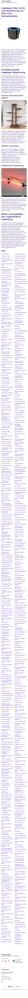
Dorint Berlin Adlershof (20, 686)
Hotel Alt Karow (19, 845)
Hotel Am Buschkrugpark (5, 874)
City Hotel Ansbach (19, 448)
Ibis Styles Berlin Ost (20, 918)
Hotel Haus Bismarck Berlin (20, 751)
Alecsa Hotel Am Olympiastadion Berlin (20, 797)
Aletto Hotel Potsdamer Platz (7, 264)
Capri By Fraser (5, 691)
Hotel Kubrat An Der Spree (6, 529)
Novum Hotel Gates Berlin (6, 606)
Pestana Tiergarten (20, 532)
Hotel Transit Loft (5, 674)
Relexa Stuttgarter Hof (20, 782)
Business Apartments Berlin (20, 549)
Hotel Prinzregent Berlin (19, 912)
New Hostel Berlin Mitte (7, 387)
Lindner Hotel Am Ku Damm (20, 407)
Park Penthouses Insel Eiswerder (20, 718)
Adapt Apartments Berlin (6, 547)
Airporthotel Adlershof (7, 599)
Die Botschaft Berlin (20, 611)
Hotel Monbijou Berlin (6, 778)
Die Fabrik (17, 920)
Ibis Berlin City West (20, 401)
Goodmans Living (5, 564)
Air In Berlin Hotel (19, 822)
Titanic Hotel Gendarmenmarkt (5, 572)
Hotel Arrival (18, 700)
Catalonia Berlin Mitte (6, 357)
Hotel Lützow (4, 375)
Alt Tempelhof (18, 486)
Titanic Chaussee (5, 865)
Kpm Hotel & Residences (4, 336)
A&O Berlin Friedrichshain (4, 294)
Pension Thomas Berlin (20, 488)
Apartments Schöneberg (18, 587)
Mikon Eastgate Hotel (6, 795)
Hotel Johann (4, 733)
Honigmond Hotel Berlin (20, 773)
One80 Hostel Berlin (6, 373)
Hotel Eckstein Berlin (6, 588)
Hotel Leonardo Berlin (6, 556)
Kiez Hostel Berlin (5, 719)
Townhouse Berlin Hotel (19, 460)
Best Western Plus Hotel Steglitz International (19, 814)
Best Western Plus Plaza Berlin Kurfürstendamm (6, 418)
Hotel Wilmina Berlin (6, 507)
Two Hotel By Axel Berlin (19, 842)
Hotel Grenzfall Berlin (6, 558)
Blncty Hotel (18, 343)
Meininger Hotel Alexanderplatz (19, 321)
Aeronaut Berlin (5, 711)
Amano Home (4, 789)
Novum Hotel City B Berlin (20, 417)
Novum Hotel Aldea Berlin (6, 349)
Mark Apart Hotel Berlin (7, 742)
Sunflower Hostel (5, 603)
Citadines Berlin (5, 668)
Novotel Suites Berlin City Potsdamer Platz (6, 652)
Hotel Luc (17, 437)
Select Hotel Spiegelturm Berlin (19, 335)
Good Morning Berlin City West (6, 370)
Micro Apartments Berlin (19, 553)
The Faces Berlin (5, 841)
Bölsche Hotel (18, 716)
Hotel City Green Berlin (7, 362)
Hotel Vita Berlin (5, 776)
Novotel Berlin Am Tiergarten (5, 596)
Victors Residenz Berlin (7, 542)
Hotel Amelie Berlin (6, 517)
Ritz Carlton (4, 434)
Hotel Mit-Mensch (19, 529)
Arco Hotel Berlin (19, 851)
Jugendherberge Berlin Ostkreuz (7, 261)
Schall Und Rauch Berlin (7, 766)
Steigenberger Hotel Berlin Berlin (20, 800)
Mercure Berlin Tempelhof (5, 929)
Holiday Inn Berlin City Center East (6, 615)
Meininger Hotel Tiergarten (5, 752)
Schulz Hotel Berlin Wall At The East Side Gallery (7, 525)
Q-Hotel (17, 573)
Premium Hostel (5, 702)
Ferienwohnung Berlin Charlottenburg (6, 769)
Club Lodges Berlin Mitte (6, 821)
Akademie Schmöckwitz (18, 754)
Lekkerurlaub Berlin (19, 661)
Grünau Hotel (18, 383)
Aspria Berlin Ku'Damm (7, 744)
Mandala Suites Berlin (6, 562)
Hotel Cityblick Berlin (20, 338)
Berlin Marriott (18, 431)
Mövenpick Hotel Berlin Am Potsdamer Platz (20, 677)
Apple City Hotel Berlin (7, 611)
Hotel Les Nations (19, 324)
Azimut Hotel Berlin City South (7, 923)
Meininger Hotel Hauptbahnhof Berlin (20, 556)
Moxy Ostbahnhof (5, 721)
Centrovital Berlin (5, 303)
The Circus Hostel (5, 805)
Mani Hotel (17, 328)
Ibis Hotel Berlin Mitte (6, 664)
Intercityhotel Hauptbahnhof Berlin (20, 578)
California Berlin (19, 776)
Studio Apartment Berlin (19, 514)
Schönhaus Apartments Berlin (21, 868)
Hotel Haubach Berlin (20, 510)
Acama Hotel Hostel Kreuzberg (20, 295)
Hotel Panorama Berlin (7, 560)
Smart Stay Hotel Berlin (7, 474)
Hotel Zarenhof (18, 446)
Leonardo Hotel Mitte (20, 924)
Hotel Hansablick (19, 503)
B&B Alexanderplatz (6, 441)
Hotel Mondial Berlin (6, 439)
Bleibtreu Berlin (18, 698)
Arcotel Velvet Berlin (6, 521)
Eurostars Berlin (5, 288)
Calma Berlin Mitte (5, 431)
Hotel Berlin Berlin (5, 258)
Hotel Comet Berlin (19, 458)
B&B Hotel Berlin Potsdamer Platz (5, 414)
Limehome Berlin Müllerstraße (19, 354)
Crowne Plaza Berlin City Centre (6, 316)
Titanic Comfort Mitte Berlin (6, 919)
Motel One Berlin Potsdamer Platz (5, 352)
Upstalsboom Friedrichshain (18, 767)
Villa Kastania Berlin (19, 333)
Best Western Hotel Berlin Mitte (6, 285)
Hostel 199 (17, 326)
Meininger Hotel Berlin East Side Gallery (6, 270)
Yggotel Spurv (18, 567)
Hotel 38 (17, 317)
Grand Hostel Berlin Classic (6, 661)
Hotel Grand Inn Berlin (6, 843)
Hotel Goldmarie (5, 331)
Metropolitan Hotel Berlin (6, 688)
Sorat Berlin (18, 788)
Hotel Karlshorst (5, 313)
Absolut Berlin (18, 778)
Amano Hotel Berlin (6, 407)
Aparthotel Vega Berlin (20, 632)
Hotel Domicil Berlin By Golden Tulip (7, 310)
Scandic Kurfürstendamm (19, 286)
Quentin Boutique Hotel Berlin (7, 914)
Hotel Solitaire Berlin (20, 543)
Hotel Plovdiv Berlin (19, 266)
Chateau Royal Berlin (6, 277)
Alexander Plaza (19, 559)
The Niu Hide (4, 360)
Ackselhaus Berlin (5, 934)
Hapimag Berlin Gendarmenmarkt (19, 376)
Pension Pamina (19, 569)
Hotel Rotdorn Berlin (6, 608)
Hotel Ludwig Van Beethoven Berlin (19, 428)
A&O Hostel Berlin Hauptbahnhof (5, 399)
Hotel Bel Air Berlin (19, 857)
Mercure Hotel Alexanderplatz (18, 825)
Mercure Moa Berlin (6, 655)
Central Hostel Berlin (20, 254)
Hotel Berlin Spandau (20, 932)
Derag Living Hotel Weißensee (6, 907)
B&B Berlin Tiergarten (6, 717)
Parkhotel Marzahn (6, 465)
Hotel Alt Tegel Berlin (20, 764)
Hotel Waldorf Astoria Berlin (6, 402)
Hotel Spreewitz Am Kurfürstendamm (20, 806)
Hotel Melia (17, 395)
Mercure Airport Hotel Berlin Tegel (6, 627)
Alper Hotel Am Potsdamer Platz (5, 553)
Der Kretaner (18, 271)
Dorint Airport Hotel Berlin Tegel (20, 693)
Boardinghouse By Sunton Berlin (19, 545)
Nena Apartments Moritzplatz (5, 894)
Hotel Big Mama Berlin (6, 693)
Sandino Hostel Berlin (20, 713)
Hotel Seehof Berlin (20, 258)
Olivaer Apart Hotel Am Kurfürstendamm (20, 477)
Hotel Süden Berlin (6, 886)
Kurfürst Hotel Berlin (20, 820)
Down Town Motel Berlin (19, 915)
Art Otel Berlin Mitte (20, 738)
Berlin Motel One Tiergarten (19, 564)
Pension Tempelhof (6, 697)
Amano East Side (5, 275)
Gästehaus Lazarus (19, 862)
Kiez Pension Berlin (19, 634)
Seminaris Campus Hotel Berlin (6, 730)
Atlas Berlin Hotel (19, 809)
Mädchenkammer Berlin (21, 467)
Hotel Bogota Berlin (20, 922)
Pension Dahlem (19, 594)
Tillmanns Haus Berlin (20, 260)
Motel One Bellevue (6, 488)
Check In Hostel (19, 534)
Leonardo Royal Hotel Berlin (6, 436)
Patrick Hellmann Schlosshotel (19, 263)
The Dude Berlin (5, 635)
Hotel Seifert (18, 684)
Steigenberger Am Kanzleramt (6, 298)
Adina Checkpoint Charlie (19, 392)
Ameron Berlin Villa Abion (6, 326)
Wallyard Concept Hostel (5, 645)
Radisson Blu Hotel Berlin (6, 649)
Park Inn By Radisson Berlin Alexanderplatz (6, 849)
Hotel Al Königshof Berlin (19, 474)
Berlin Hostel (18, 941)
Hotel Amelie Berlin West (19, 664)
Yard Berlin (17, 831)
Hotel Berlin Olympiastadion (18, 935)
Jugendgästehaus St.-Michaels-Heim (20, 591)
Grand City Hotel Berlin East (20, 758)
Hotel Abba (17, 930)
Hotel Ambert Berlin (20, 496)
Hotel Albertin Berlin (6, 519)
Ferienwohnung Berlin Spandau (20, 358)
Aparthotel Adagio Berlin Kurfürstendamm (7, 323)
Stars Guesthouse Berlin (19, 707)
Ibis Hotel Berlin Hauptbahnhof (5, 632)
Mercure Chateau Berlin (19, 451)
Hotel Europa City (5, 381)
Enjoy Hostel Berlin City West (7, 890)
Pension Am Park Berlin (20, 613)
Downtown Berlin (19, 803)
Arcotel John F (18, 319)
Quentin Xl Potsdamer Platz (6, 340)
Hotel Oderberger (5, 494)
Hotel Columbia (18, 414)
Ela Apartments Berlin (20, 696)
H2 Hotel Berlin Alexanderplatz (5, 481)
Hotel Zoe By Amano (6, 307)
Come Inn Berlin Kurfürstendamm (5, 784)
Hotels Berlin (6, 1)
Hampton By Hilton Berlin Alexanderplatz (6, 504)
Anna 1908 (4, 305)
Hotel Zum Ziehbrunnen (20, 281)
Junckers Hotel (18, 688)
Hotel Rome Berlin (19, 422)
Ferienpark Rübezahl (20, 256)
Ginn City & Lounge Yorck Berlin (6, 395)
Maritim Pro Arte (19, 379)
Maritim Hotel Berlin (6, 273)
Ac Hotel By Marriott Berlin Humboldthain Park (6, 580)
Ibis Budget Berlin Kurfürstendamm (5, 658)
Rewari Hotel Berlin (6, 601)
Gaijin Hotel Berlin (5, 723)
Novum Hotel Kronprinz (20, 835)
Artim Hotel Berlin (5, 550)
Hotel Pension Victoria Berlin (20, 927)
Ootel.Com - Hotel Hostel (19, 536)
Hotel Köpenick (18, 943)
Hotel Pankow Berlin (6, 831)
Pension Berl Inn (19, 348)
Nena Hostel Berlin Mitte (6, 824)
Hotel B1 (17, 397)
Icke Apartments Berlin (20, 283)
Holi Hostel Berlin (19, 780)
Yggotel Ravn (4, 301)
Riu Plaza (17, 381)
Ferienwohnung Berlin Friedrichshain (20, 493)
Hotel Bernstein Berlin (20, 484)
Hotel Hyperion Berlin (20, 289)
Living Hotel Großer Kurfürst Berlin (20, 440)
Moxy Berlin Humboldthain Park (6, 282)
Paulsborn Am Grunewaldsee (5, 833)
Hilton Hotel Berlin (5, 405)
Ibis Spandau (4, 496)
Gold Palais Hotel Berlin (7, 459)
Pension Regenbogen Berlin (20, 901)
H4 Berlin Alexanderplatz (5, 792)
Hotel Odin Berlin (19, 833)
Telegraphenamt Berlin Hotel (20, 838)
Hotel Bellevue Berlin (6, 509)
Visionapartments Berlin (7, 457)
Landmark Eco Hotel (20, 729)
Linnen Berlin (4, 812)
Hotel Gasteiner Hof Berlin (20, 828)
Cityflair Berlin (18, 465)
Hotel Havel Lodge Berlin (19, 498)
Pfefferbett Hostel (6, 422)
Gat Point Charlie (5, 383)
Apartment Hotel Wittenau (5, 845)
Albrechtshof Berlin (6, 461)
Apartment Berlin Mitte (7, 884)
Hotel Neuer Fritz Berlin (7, 424)
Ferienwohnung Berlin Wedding (20, 724)
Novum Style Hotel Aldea (19, 710)
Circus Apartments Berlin (19, 650)
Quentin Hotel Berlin (6, 367)
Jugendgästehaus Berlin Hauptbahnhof (20, 865)
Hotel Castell (4, 429)
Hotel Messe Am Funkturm (19, 351)
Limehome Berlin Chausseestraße (19, 361)
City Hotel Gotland (6, 932)
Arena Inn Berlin (19, 399)
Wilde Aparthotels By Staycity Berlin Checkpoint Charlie (6, 880)
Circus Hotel (18, 561)
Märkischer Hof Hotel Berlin (20, 600)
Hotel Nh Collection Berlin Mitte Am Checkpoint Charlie (19, 307)
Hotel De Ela (18, 704)
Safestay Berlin (5, 709)
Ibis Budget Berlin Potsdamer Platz (5, 536)
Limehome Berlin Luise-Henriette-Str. (7, 448)
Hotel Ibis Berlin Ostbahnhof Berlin (19, 791)
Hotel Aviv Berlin (19, 702)
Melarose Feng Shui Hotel (20, 770)
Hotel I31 (17, 742)
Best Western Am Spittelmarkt (5, 735)
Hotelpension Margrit (20, 871)
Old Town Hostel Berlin (20, 506)
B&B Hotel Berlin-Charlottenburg (19, 596)
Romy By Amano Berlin (7, 877)
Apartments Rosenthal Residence (20, 897)
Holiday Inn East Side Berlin (6, 870)
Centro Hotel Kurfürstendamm (5, 817)
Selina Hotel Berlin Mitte (19, 624)
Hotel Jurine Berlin (19, 575)
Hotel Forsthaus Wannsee (19, 747)
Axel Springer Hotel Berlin (19, 854)
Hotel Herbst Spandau (20, 818)
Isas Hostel (17, 522)
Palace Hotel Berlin (6, 799)
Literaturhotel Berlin (6, 566)
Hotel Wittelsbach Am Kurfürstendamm (20, 608)
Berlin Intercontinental (20, 786)
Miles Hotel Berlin (19, 727)
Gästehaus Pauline (6, 836)
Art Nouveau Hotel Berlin (6, 828)
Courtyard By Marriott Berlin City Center (6, 681)
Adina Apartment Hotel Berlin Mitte (7, 852)
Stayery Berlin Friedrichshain (5, 512)
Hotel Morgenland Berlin (5, 500)
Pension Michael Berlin (20, 621)
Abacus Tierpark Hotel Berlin (7, 739)
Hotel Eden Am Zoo (6, 750)
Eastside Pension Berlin (20, 605)
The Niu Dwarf (5, 254)
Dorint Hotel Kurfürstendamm (19, 526)
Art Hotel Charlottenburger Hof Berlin (6, 592)
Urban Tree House (19, 619)
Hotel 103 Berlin (5, 917)
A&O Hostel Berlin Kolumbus (5, 345)
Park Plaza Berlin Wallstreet (5, 802)
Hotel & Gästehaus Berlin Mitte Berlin (19, 859)
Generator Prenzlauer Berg (7, 619)
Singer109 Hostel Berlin (7, 393)
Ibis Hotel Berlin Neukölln (18, 584)
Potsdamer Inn (5, 385)
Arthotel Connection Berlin (20, 874)
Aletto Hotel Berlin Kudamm (19, 443)
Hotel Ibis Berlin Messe (7, 900)
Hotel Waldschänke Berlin (19, 880)
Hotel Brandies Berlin (6, 355)
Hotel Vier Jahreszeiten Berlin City (7, 569)
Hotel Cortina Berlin (20, 410)
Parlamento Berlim (6, 857)
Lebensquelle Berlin (20, 412)
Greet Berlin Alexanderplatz (5, 468)
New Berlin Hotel (5, 867)
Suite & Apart (18, 645)
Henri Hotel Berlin (5, 477)
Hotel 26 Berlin (5, 498)
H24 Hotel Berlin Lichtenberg (5, 454)
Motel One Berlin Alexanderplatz (5, 291)
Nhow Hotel (4, 267)
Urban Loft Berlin (5, 256)
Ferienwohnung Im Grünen (19, 345)
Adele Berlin (18, 636)
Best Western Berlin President (20, 642)
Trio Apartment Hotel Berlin (20, 371)
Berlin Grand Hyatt (19, 784)
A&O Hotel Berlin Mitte (7, 613)
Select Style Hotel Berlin (6, 910)
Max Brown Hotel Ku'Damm (5, 936)
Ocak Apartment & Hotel (19, 673)
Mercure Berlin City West (19, 434)
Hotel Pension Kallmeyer (4, 780)
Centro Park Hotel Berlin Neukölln (19, 455)
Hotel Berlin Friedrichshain (18, 938)
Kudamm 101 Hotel (19, 744)
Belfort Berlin (18, 653)
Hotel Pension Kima (6, 797)
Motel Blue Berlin (5, 586)
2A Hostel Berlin (5, 463)
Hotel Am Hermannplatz (7, 515)
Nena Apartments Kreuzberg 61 (5, 390)
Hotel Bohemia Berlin (6, 941)
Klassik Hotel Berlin (19, 670)
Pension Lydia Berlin (20, 655)
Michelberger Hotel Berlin (6, 485)
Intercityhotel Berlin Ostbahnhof (6, 807)
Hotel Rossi (4, 333)
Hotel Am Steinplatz (6, 699)
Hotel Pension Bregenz (20, 374)
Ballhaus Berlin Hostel (6, 707)
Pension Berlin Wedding (21, 331)
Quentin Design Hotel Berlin (6, 319)
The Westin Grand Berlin (6, 897)
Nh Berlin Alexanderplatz (5, 638)
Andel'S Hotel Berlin (6, 676)
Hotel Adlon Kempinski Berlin (6, 903)
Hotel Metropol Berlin (20, 571)
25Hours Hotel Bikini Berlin (6, 491)
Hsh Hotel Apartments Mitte (20, 299)
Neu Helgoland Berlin (6, 584)
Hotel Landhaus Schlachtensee (19, 540)
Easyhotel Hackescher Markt (20, 890)
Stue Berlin (4, 666)
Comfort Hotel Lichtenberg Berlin (19, 302)
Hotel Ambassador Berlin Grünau (6, 773)
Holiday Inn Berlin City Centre (20, 761)
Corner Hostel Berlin (6, 888)
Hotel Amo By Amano (6, 451)
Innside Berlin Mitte (6, 814)
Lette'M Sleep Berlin (20, 340)
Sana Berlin (17, 277)
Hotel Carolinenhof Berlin (19, 268)
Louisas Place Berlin (20, 811)
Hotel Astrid (4, 860)
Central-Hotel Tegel (20, 581)
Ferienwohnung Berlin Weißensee (20, 904)
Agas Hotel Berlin (5, 624)
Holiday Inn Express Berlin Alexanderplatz (20, 470)
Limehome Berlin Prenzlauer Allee (5, 726)
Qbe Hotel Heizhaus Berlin (6, 862)
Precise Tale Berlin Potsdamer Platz (6, 426)
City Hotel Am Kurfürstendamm (19, 367)
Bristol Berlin (4, 855)
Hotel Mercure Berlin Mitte (6, 685)
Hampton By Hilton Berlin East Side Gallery (7, 704)
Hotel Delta (17, 310)
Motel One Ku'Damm (6, 343)
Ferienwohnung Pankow (19, 883)
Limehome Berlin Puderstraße (19, 732)
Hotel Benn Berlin (19, 603)
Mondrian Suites (19, 794)
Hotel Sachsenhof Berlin (6, 641)
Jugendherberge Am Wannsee (20, 404)
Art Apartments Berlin (20, 524)
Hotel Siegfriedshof (6, 939)
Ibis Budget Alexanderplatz (18, 425)
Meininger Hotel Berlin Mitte (6, 364)
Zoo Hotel (17, 680)
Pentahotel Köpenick (6, 279)
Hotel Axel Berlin (19, 314)
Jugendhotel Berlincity (20, 508)
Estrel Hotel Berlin (5, 479)
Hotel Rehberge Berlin (20, 490)
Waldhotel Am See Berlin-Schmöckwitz (6, 471)
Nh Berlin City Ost (5, 630)
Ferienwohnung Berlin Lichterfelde (20, 667)
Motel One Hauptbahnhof (18, 735)
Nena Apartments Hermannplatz (5, 714)
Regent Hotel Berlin (20, 420)
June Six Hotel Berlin (6, 329)
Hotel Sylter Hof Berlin (20, 520)
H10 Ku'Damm (4, 787)
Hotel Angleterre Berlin (20, 279)
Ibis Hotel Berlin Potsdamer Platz (19, 386)
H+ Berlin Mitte (18, 389)
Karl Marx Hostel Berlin (20, 617)
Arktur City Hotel (19, 463)
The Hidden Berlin (19, 517)
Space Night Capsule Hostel (6, 756)
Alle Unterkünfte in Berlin (7, 972)
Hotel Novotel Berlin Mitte (6, 410)
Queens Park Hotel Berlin (6, 671)
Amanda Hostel (18, 647)
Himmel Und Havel (5, 759)
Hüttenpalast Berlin (6, 810)
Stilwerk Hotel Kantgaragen (4, 532)
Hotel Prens (18, 682)
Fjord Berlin (17, 740)
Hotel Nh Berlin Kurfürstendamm (5, 378)
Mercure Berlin (5, 622)
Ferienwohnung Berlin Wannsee (20, 908)
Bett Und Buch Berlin (20, 721)
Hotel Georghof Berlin (20, 877)
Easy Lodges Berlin (6, 443)
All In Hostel (4, 926)
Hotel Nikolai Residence (7, 695)
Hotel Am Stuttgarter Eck (20, 292)
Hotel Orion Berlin (19, 847)
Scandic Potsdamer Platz (6, 539)
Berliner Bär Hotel (19, 364)
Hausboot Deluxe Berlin (21, 659)
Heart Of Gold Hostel (20, 512)
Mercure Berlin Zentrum (18, 481)
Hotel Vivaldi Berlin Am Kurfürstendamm (20, 887)
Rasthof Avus (18, 657)
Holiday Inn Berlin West (20, 312)
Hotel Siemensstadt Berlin (20, 894)
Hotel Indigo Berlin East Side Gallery (7, 761)
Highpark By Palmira (6, 764)
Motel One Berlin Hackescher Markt (6, 747)
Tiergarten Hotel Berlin (20, 849)
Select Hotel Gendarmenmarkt (5, 576)
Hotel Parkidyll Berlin (20, 615)
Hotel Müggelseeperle (7, 838)
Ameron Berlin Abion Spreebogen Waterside (20, 274)
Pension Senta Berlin (20, 690)
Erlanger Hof (18, 501)
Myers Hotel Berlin (6, 544)
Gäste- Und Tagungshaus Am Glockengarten (19, 628)
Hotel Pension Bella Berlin (19, 639)
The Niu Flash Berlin (6, 446)
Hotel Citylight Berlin (6, 678)
